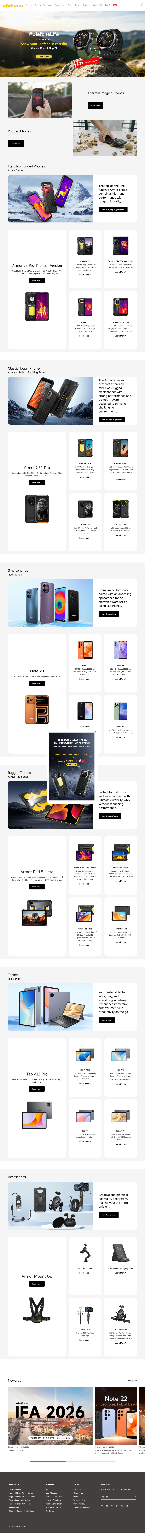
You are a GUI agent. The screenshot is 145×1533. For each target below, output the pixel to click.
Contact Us (98, 5)
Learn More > (36, 280)
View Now (95, 105)
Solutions (86, 5)
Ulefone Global (20, 1526)
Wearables (47, 5)
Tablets (38, 5)
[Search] (142, 5)
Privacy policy (79, 1504)
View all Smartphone (109, 614)
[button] (64, 73)
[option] (72, 44)
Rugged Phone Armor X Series (22, 1496)
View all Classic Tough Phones (112, 420)
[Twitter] (122, 1505)
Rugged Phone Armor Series (21, 1493)
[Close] (95, 731)
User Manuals (51, 1493)
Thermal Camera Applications (21, 1511)
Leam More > (85, 477)
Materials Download (54, 1496)
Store (70, 5)
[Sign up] (135, 1497)
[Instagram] (112, 1505)
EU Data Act (51, 1511)
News (77, 5)
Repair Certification (54, 1504)
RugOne (111, 1)
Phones (29, 5)
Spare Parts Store (53, 1507)
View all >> (132, 1380)
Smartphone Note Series (19, 1500)
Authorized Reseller (81, 1507)
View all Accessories (108, 1215)
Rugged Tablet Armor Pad (20, 1504)
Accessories (60, 5)
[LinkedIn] (127, 1505)
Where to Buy (79, 1500)
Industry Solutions (53, 1500)
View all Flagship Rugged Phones (113, 210)
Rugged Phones (15, 1489)
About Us (77, 1489)
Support (49, 1489)
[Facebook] (102, 1505)
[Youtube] (107, 1505)
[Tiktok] (117, 1505)
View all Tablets (107, 1020)
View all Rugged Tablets (110, 816)
